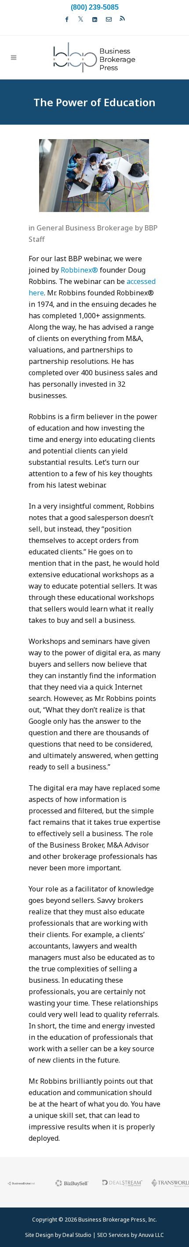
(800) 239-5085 (95, 7)
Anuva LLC (151, 1235)
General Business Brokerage (84, 228)
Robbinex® (79, 270)
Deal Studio (76, 1235)
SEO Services (113, 1235)
